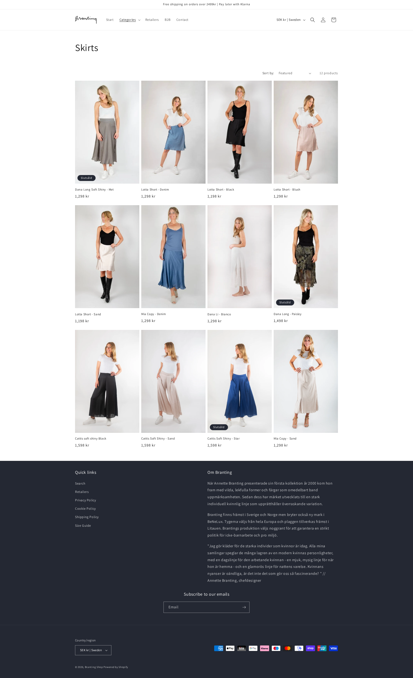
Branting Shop (94, 667)
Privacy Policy (85, 500)
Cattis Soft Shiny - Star (223, 439)
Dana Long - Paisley (287, 314)
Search (80, 483)
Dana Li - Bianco (219, 314)
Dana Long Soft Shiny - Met (94, 190)
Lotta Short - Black (220, 190)
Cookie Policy (85, 508)
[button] (129, 20)
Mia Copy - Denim (153, 314)
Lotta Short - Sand (88, 314)
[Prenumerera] (244, 607)
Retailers (82, 492)
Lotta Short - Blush (287, 190)
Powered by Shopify (115, 667)
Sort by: (268, 73)
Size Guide (83, 525)
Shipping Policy (87, 517)
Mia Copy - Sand (285, 439)
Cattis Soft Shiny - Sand (158, 439)
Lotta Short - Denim (155, 190)
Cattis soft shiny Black (90, 439)
